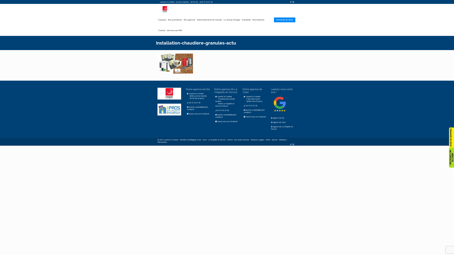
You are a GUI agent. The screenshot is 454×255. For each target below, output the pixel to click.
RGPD (268, 140)
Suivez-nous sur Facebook (199, 114)
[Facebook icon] (291, 2)
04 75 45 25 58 (223, 110)
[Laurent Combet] (165, 9)
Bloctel (274, 140)
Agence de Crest (279, 122)
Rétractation (162, 142)
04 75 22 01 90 (207, 2)
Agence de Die (278, 118)
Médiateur (283, 140)
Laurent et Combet (198, 95)
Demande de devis (284, 20)
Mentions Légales (257, 140)
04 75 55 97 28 (251, 105)
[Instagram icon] (293, 2)
